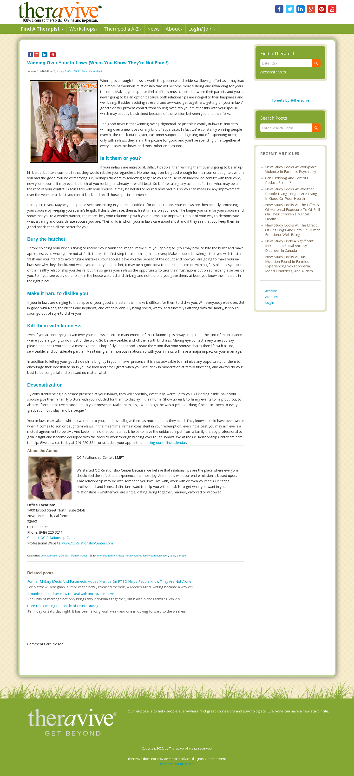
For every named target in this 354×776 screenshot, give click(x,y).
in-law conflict (134, 555)
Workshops (82, 29)
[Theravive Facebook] (279, 9)
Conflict (64, 555)
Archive (271, 290)
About (173, 29)
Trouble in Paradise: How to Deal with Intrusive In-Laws (71, 593)
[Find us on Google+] (311, 9)
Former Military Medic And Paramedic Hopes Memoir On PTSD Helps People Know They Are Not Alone (109, 581)
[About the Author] (91, 71)
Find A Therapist (41, 29)
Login (269, 302)
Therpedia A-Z (121, 29)
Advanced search (273, 72)
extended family (106, 555)
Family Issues (79, 555)
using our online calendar (166, 442)
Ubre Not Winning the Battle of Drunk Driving (62, 605)
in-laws (120, 555)
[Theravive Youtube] (332, 9)
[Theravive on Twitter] (290, 9)
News (153, 29)
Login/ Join (200, 29)
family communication (155, 555)
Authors (271, 296)
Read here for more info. (177, 764)
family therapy (178, 555)
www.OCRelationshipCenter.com (87, 543)
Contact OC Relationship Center (52, 537)
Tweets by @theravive (290, 100)
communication (49, 555)
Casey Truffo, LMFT (68, 71)
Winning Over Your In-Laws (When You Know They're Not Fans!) (98, 62)
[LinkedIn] (300, 9)
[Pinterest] (322, 9)
